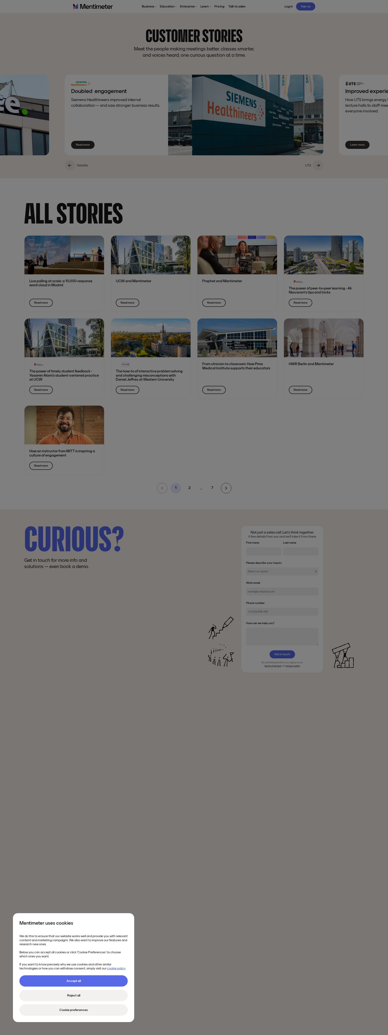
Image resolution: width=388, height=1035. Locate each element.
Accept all (73, 981)
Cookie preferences (73, 1010)
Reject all (73, 995)
